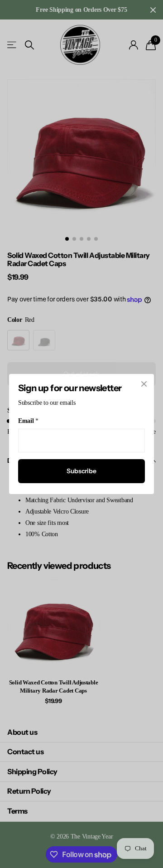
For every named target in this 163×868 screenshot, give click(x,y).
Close (144, 384)
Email (28, 420)
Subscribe (81, 471)
